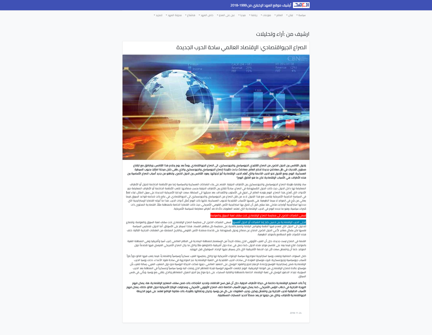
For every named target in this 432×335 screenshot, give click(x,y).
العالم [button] (279, 15)
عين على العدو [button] (226, 15)
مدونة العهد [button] (174, 15)
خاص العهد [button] (206, 15)
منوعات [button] (266, 15)
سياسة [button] (302, 15)
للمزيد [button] (158, 15)
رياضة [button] (253, 15)
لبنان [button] (290, 15)
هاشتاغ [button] (190, 15)
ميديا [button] (243, 15)
